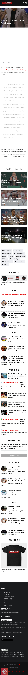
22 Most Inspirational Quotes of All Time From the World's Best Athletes (17, 413)
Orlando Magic (15, 259)
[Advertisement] (14, 42)
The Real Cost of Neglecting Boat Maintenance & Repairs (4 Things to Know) (17, 376)
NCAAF (5, 259)
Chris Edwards (18, 250)
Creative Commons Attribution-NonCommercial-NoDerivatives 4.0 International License (12, 654)
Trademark (7, 601)
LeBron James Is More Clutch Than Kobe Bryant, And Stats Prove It (17, 395)
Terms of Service (9, 596)
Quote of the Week (7, 261)
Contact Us (7, 594)
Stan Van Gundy (21, 261)
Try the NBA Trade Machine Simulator (14, 295)
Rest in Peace (8, 605)
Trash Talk (5, 264)
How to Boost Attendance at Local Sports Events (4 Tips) (16, 339)
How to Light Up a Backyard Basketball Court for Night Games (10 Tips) (16, 315)
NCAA (11, 256)
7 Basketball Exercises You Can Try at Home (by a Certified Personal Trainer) (16, 404)
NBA (4, 256)
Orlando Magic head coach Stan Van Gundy (13, 70)
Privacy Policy (8, 599)
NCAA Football (21, 256)
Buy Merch (7, 603)
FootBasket (20, 665)
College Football (7, 253)
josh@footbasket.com (13, 613)
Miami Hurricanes (19, 253)
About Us (7, 592)
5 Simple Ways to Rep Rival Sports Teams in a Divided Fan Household (16, 349)
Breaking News (7, 250)
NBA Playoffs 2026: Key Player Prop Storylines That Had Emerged (16, 325)
